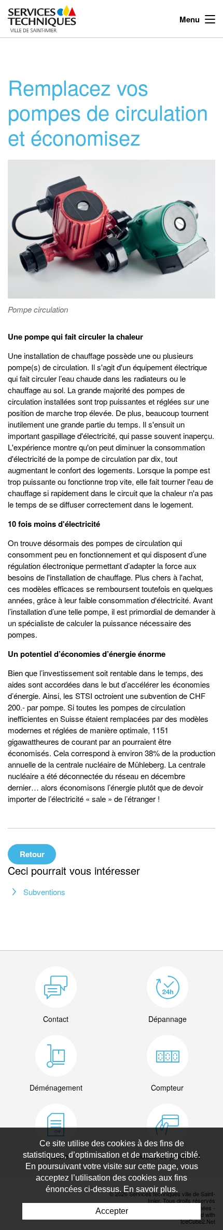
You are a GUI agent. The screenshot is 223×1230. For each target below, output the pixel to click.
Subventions (44, 891)
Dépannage (167, 1019)
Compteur (167, 1087)
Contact (55, 1019)
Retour (32, 854)
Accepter (111, 1211)
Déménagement (56, 1087)
